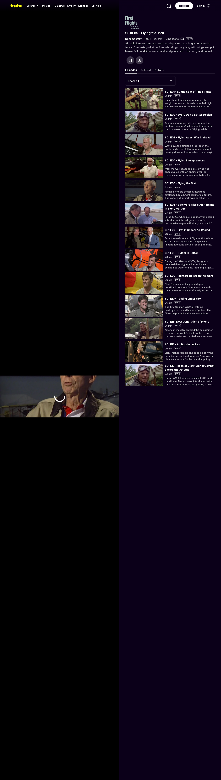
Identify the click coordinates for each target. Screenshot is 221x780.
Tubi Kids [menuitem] (95, 5)
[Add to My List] (130, 60)
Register (184, 5)
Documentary (133, 38)
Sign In (201, 5)
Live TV (71, 5)
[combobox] (150, 80)
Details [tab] (159, 70)
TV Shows (59, 5)
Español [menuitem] (83, 5)
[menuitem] (33, 6)
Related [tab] (146, 70)
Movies (46, 5)
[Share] (139, 60)
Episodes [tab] (131, 70)
